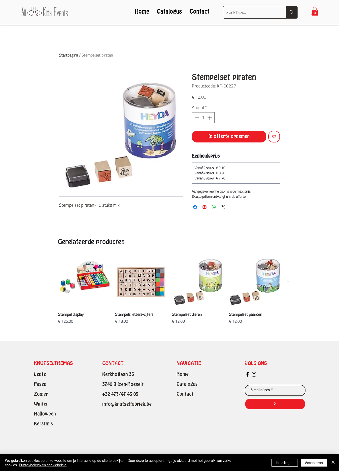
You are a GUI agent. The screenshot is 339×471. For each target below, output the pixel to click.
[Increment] (210, 117)
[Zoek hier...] (291, 12)
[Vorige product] (51, 281)
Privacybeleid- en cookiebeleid (43, 464)
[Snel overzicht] (84, 282)
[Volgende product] (288, 281)
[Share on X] (223, 207)
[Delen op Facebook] (195, 207)
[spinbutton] (203, 117)
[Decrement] (196, 117)
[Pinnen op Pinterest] (204, 207)
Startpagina (68, 55)
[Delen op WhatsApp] (214, 207)
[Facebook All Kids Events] (247, 374)
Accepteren (314, 462)
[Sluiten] (333, 462)
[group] (169, 289)
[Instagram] (254, 374)
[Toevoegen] (274, 136)
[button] (314, 11)
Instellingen (285, 462)
